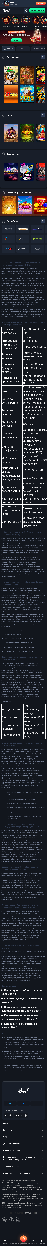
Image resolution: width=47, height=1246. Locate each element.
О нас (5, 1123)
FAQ (5, 1137)
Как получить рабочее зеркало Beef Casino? (22, 992)
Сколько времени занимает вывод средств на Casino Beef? (21, 1009)
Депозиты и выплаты (12, 1144)
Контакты (7, 1130)
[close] (2, 3)
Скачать (41, 3)
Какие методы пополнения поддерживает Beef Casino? (19, 1017)
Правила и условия (11, 1150)
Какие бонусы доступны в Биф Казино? (21, 1000)
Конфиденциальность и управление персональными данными (19, 1158)
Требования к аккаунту (13, 1166)
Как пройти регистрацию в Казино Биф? (19, 1025)
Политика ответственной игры (16, 1173)
